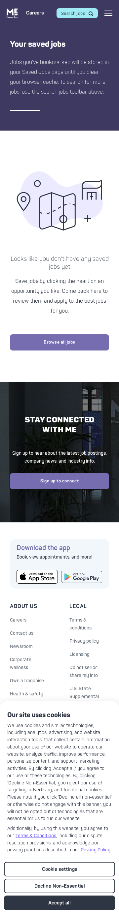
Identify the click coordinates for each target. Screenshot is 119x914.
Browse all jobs (59, 342)
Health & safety (26, 694)
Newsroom (21, 646)
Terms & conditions (80, 624)
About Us (23, 606)
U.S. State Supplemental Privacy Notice (84, 696)
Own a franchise (27, 681)
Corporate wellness (20, 663)
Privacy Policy (95, 850)
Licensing (79, 654)
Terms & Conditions (36, 835)
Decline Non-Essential (59, 886)
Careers (18, 620)
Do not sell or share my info (83, 671)
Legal (78, 606)
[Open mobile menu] (108, 13)
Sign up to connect (59, 481)
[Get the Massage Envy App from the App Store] (37, 577)
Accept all (59, 903)
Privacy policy (84, 641)
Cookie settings (59, 869)
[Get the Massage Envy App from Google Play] (81, 577)
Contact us (21, 633)
